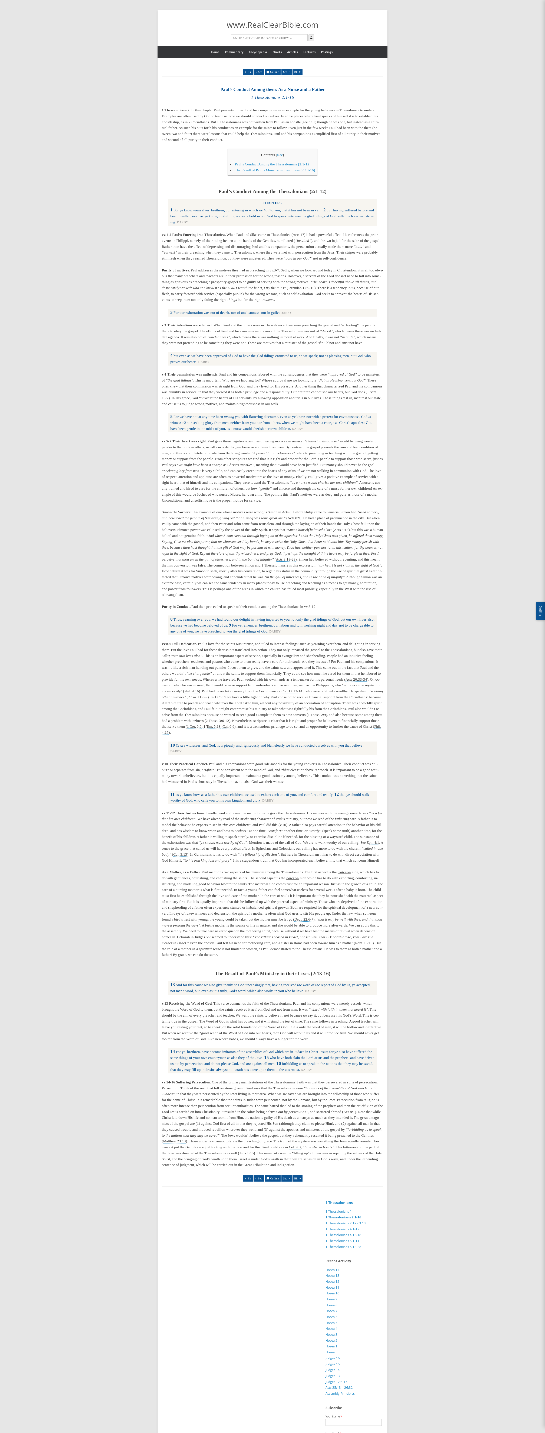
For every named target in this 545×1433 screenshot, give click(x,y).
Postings (327, 52)
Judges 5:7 (203, 937)
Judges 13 (333, 1376)
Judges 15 (333, 1364)
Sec (260, 71)
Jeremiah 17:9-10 (301, 288)
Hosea (330, 1352)
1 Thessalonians (339, 1202)
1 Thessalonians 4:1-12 (342, 1229)
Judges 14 (333, 1370)
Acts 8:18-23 (285, 559)
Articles (292, 52)
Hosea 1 (331, 1346)
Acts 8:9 (294, 518)
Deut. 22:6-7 (303, 919)
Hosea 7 (331, 1311)
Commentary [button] (234, 52)
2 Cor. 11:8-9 (198, 697)
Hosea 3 (331, 1335)
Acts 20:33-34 (356, 679)
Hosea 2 (331, 1340)
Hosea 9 (331, 1299)
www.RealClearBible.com (272, 24)
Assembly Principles (340, 1393)
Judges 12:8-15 (336, 1382)
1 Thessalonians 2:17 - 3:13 (346, 1223)
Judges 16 (333, 1358)
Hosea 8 (331, 1305)
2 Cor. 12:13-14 (290, 691)
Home (215, 52)
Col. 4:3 (295, 1147)
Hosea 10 (332, 1293)
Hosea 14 (332, 1270)
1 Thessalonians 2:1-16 (343, 1217)
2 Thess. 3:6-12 (217, 721)
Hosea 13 (332, 1276)
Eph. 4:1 (373, 843)
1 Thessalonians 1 (339, 1211)
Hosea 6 (331, 1317)
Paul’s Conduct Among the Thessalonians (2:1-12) (273, 164)
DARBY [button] (182, 222)
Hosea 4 (331, 1329)
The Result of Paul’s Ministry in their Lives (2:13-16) (275, 170)
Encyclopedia (258, 52)
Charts (277, 52)
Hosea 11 (332, 1287)
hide (280, 155)
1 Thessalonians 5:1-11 (342, 1241)
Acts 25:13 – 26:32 (339, 1388)
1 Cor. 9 (220, 697)
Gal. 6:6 (228, 726)
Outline (274, 71)
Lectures (309, 52)
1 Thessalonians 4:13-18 (343, 1235)
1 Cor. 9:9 (194, 726)
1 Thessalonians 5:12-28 (343, 1247)
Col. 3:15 (180, 854)
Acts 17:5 (246, 1153)
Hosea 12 (332, 1282)
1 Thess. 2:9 (317, 715)
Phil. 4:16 (191, 691)
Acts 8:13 (341, 530)
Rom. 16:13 (364, 943)
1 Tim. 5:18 (212, 726)
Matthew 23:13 (174, 1141)
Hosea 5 (331, 1323)
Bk (249, 71)
